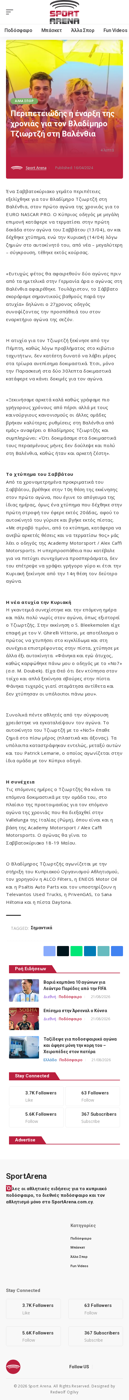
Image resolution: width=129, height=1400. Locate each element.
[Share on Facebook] (24, 150)
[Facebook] (36, 1096)
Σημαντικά (41, 927)
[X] (92, 1096)
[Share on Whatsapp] (42, 150)
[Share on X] (33, 150)
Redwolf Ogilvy (64, 1392)
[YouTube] (112, 1367)
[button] (11, 12)
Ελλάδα (50, 1059)
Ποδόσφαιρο (70, 996)
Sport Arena (36, 167)
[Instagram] (36, 1117)
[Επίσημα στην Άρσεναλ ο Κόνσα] (24, 1019)
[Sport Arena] (64, 12)
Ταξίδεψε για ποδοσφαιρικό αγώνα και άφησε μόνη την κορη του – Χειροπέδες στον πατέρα (80, 1045)
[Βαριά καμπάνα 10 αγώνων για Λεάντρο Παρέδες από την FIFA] (24, 990)
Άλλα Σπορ (24, 101)
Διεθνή (50, 996)
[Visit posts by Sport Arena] (16, 168)
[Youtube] (92, 1117)
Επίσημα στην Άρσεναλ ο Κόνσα (75, 1010)
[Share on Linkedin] (52, 150)
